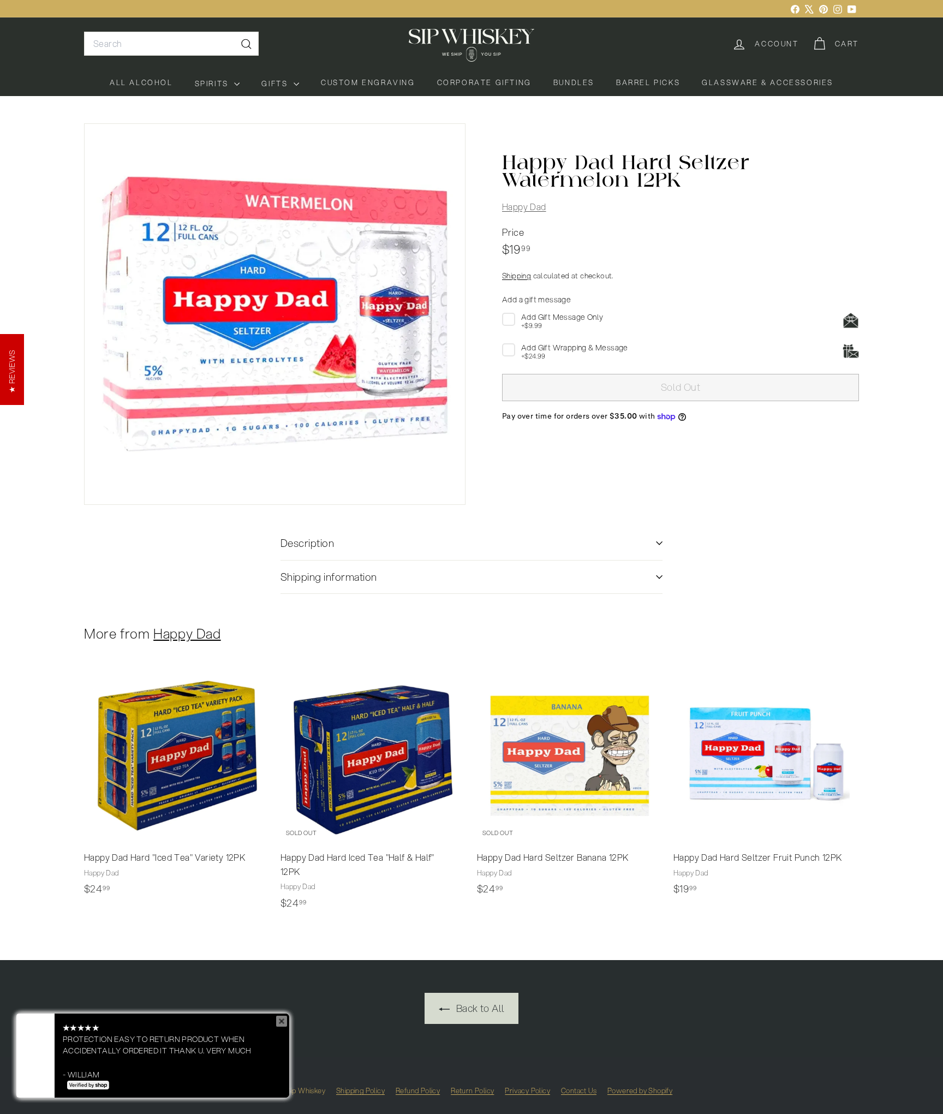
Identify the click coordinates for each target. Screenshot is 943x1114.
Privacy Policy (527, 1090)
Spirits (213, 83)
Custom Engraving (368, 82)
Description (307, 542)
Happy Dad (524, 207)
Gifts (276, 83)
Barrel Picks (648, 82)
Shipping (516, 276)
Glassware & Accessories (767, 82)
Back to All (479, 1008)
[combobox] (171, 44)
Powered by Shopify (639, 1090)
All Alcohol (141, 82)
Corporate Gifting (484, 82)
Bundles (573, 82)
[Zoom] (275, 314)
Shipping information (328, 576)
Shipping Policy (360, 1090)
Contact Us (578, 1090)
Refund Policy (418, 1090)
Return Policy (472, 1090)
